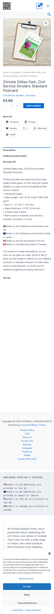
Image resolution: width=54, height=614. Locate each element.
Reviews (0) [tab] (9, 161)
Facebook (27, 451)
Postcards (15, 72)
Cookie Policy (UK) (27, 459)
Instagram (27, 448)
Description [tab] (9, 150)
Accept (27, 586)
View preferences (27, 603)
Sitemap (27, 444)
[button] (49, 553)
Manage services (26, 578)
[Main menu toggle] (48, 6)
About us (27, 437)
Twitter (27, 455)
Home (6, 72)
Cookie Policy (18, 610)
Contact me (27, 441)
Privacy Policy (27, 430)
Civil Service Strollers (13, 95)
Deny (27, 594)
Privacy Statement (33, 610)
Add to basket (33, 105)
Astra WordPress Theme (33, 425)
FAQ (27, 433)
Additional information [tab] (15, 156)
